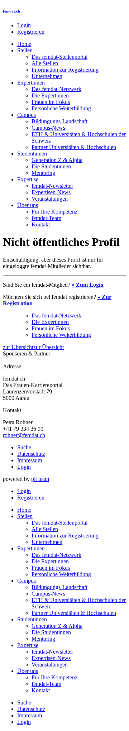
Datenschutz (31, 454)
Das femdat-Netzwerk (56, 89)
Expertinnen (31, 83)
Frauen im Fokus (51, 102)
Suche (24, 447)
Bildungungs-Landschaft (59, 121)
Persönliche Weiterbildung (61, 108)
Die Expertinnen (50, 95)
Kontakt (41, 224)
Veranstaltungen (50, 199)
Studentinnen (32, 153)
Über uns (27, 205)
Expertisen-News (51, 192)
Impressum (29, 460)
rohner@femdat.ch (24, 435)
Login (24, 25)
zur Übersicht (18, 347)
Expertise (27, 179)
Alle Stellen (45, 63)
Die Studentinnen (51, 166)
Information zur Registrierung (65, 70)
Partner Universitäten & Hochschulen (74, 147)
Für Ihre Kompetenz (54, 212)
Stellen (25, 50)
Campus (26, 115)
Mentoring (43, 173)
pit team (40, 479)
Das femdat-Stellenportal (59, 57)
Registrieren (30, 32)
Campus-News (48, 128)
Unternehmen (47, 76)
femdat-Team (46, 218)
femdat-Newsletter (52, 186)
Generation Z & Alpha (57, 160)
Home (24, 44)
